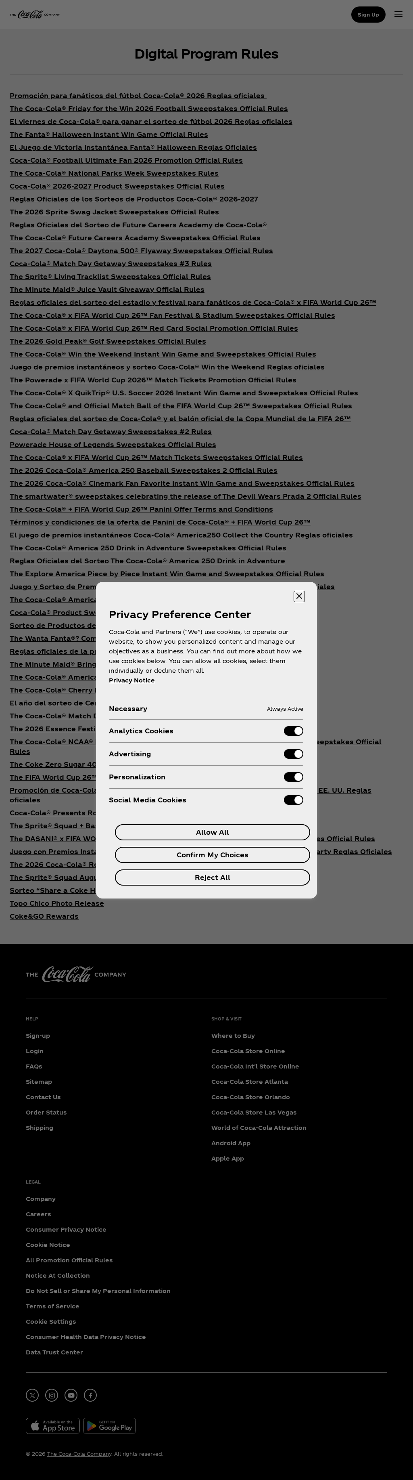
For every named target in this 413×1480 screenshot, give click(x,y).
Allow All (212, 832)
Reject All (212, 877)
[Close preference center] (299, 596)
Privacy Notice (132, 680)
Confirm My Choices (212, 855)
